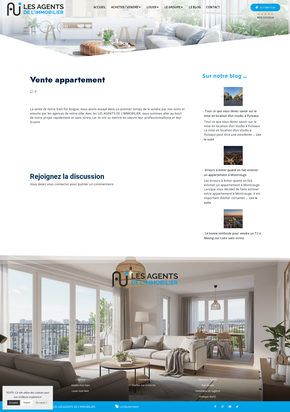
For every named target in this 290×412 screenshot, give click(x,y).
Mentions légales (208, 379)
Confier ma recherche (144, 385)
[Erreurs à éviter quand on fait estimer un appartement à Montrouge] (232, 155)
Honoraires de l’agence (207, 391)
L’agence (80, 379)
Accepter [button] (13, 402)
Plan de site (207, 385)
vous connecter (58, 184)
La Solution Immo (129, 406)
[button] (265, 7)
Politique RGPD (207, 396)
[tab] (99, 7)
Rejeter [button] (26, 402)
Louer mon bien (80, 391)
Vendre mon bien (80, 385)
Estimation (144, 379)
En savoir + (41, 402)
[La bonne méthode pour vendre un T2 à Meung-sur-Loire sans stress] (232, 218)
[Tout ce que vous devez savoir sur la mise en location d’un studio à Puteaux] (232, 96)
